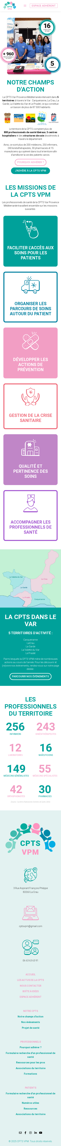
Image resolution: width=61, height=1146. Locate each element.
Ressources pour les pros (30, 1062)
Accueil (31, 974)
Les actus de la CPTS (30, 980)
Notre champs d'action (30, 1016)
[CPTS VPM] (9, 5)
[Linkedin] (35, 1133)
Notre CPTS (30, 1011)
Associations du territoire (30, 1068)
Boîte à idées (31, 991)
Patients (30, 1087)
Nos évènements (30, 1022)
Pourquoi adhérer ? (31, 1047)
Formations (30, 1073)
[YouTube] (40, 1133)
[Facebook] (25, 1133)
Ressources (30, 1108)
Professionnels (30, 1041)
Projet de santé (30, 1028)
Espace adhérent (44, 5)
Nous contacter (30, 985)
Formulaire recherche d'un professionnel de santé (30, 1055)
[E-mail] (20, 1133)
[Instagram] (30, 1133)
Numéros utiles (30, 1103)
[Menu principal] (25, 6)
